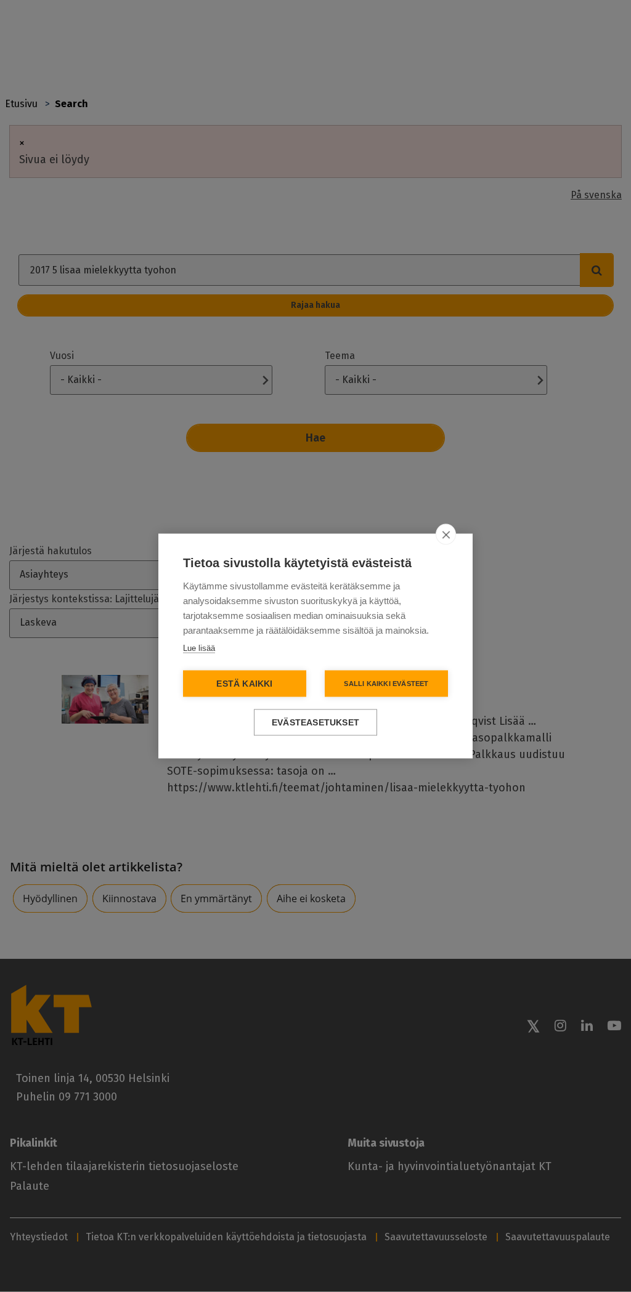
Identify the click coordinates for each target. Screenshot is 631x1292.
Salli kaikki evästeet (386, 683)
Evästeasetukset (315, 722)
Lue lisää (199, 648)
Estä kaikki (244, 683)
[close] (446, 534)
